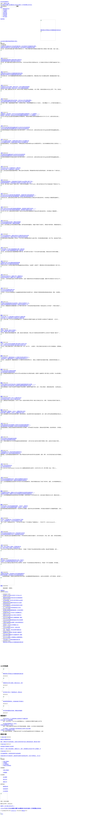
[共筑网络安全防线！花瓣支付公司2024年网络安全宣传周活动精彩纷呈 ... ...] (18, 492)
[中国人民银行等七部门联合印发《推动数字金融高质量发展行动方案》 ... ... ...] (18, 384)
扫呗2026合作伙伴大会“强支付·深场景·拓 (12, 614)
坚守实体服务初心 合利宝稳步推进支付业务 (12, 605)
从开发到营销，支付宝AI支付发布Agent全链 (13, 600)
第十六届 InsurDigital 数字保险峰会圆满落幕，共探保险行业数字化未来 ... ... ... (18, 209)
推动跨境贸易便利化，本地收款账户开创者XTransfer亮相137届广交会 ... (16, 182)
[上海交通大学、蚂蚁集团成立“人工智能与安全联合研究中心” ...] (15, 357)
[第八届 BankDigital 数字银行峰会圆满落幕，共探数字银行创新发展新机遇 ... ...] (18, 194)
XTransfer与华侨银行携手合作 (7, 290)
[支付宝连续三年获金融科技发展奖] (9, 438)
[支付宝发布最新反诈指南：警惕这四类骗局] (11, 222)
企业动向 (5, 15)
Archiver (2, 808)
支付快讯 (5, 9)
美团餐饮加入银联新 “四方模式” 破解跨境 (12, 632)
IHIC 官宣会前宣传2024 (6, 466)
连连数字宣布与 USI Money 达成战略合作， (12, 612)
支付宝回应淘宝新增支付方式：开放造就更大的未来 (12, 534)
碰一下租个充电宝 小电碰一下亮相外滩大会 (10, 547)
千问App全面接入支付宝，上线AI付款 (11, 627)
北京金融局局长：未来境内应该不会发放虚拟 (11, 753)
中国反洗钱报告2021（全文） (7, 724)
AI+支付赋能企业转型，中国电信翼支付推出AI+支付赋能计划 (14, 142)
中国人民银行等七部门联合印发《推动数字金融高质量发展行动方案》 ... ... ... (18, 385)
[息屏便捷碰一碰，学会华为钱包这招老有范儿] (11, 451)
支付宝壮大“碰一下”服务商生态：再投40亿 (10, 169)
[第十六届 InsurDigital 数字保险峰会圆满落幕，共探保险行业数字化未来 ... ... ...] (18, 208)
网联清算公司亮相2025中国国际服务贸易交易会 (11, 74)
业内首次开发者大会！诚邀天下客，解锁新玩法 (11, 277)
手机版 (5, 808)
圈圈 (2, 315)
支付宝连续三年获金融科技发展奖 (8, 439)
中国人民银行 (6, 761)
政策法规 (5, 13)
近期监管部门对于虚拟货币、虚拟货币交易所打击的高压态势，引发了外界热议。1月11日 (20, 755)
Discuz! (23, 810)
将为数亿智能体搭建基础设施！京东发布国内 (13, 610)
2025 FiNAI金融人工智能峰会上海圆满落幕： (13, 637)
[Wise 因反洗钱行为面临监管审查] (8, 370)
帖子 (2, 7)
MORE (6, 591)
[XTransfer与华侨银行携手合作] (8, 289)
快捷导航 (3, 18)
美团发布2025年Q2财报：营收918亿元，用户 (13, 682)
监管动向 (5, 12)
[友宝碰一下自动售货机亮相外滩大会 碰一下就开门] (12, 560)
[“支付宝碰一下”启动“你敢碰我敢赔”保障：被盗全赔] (12, 249)
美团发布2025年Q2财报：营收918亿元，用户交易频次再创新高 (14, 88)
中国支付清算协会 (7, 765)
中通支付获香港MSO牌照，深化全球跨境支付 (13, 622)
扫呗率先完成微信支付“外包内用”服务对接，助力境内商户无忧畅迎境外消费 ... (18, 47)
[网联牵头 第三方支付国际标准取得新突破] (10, 262)
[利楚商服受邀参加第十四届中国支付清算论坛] (11, 59)
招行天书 (5, 779)
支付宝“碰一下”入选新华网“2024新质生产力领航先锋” (12, 317)
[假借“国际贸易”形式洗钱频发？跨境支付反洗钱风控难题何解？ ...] (16, 424)
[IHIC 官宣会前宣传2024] (6, 465)
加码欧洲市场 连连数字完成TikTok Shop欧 (12, 602)
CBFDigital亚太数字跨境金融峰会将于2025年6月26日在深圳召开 (15, 128)
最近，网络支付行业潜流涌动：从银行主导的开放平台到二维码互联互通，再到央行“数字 (20, 741)
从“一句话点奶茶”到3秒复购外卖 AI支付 (12, 607)
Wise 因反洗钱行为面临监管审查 (8, 372)
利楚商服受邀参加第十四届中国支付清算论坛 (11, 61)
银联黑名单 (5, 786)
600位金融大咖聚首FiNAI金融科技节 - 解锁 (12, 634)
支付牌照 (5, 777)
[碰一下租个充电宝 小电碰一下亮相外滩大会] (11, 546)
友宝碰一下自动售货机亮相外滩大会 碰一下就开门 (12, 561)
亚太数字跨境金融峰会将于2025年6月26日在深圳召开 (12, 155)
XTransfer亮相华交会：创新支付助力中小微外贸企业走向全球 (14, 236)
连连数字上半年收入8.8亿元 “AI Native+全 (12, 595)
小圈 (2, 58)
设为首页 (3, 1)
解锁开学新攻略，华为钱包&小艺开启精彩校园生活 (12, 574)
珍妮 (5, 744)
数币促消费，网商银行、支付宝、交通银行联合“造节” (13, 412)
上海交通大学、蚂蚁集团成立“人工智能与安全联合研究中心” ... (15, 358)
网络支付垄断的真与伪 (6, 739)
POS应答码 (5, 791)
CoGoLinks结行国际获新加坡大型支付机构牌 (13, 619)
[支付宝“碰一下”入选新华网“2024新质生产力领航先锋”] (13, 316)
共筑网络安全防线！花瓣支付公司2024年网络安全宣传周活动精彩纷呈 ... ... (17, 493)
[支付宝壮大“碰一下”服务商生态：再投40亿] (11, 167)
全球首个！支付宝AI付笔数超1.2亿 (10, 624)
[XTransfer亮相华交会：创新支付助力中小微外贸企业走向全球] (15, 235)
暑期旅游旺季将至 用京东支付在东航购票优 (12, 597)
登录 (6, 3)
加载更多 (3, 590)
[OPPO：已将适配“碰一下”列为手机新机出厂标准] (12, 519)
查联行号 (5, 781)
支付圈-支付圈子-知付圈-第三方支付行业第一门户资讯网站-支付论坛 (26, 808)
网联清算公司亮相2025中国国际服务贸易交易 (13, 642)
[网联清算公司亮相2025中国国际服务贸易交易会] (12, 73)
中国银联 (5, 762)
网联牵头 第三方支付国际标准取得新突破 (10, 263)
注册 (8, 3)
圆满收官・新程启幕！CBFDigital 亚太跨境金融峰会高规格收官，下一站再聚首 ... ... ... (20, 115)
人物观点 (5, 11)
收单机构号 (5, 788)
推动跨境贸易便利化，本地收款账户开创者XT (13, 701)
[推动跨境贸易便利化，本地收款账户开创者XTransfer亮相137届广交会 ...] (17, 181)
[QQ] (2, 813)
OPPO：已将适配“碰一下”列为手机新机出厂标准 (11, 520)
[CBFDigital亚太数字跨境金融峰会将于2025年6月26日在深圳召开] (15, 127)
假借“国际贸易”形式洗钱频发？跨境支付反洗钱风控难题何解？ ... (15, 426)
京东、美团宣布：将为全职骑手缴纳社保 (12, 629)
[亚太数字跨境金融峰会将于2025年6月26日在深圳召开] (13, 154)
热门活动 (5, 16)
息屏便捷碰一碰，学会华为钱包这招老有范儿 (11, 453)
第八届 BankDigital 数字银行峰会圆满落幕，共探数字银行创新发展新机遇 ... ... (18, 196)
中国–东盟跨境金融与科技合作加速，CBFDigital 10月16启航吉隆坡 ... (16, 101)
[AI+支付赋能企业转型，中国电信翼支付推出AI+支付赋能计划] (15, 140)
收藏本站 (7, 1)
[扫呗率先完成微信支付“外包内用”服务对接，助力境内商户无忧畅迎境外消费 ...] (19, 46)
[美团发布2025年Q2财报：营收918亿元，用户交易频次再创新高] (15, 86)
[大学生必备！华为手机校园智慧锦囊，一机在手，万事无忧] (14, 505)
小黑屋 (8, 808)
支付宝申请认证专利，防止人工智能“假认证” (11, 399)
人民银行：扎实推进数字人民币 (8, 729)
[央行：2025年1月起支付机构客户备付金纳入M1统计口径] (14, 343)
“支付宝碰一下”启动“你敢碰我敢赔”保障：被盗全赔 (12, 250)
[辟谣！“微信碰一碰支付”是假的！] (8, 330)
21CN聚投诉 (5, 764)
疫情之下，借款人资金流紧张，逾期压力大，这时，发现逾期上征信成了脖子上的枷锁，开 (21, 748)
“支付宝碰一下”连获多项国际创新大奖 (11, 639)
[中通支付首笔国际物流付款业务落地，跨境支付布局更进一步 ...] (15, 303)
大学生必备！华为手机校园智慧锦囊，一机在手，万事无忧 (14, 507)
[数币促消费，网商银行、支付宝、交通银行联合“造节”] (13, 411)
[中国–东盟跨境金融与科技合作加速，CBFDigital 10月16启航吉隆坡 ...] (16, 100)
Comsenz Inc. (13, 810)
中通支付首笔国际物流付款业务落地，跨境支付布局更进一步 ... (15, 304)
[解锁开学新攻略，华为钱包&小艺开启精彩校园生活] (12, 573)
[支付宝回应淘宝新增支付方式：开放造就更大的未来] (13, 533)
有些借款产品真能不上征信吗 (7, 746)
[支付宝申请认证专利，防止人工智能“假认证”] (11, 397)
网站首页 (6, 8)
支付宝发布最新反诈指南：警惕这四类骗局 (10, 223)
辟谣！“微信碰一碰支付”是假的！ (8, 331)
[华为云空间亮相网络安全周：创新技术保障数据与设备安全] (14, 478)
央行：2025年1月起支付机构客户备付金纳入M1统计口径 (13, 345)
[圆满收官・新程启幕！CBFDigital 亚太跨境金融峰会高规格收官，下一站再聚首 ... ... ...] (20, 113)
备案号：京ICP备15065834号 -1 (7, 806)
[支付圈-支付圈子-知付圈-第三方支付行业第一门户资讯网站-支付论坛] (16, 4)
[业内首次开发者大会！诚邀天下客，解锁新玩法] (12, 276)
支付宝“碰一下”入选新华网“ (7, 719)
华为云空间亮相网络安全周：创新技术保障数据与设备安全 (14, 480)
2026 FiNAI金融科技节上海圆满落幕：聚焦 (12, 617)
